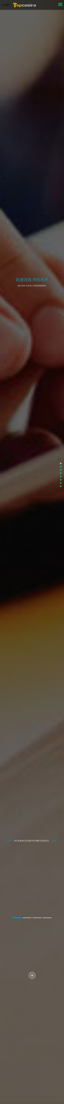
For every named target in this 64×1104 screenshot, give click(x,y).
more (54, 840)
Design (32, 288)
